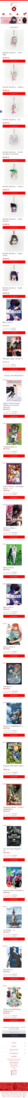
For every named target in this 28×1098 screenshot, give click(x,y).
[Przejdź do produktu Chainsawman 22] (14, 434)
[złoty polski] (14, 6)
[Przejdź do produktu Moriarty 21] (14, 957)
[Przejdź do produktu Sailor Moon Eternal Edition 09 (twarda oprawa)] (14, 390)
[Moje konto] (17, 14)
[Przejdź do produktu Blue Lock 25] (14, 594)
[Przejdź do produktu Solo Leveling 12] (14, 515)
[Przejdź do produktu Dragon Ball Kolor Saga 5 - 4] (14, 753)
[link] (14, 20)
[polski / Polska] (11, 6)
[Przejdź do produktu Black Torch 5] (14, 555)
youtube (15, 1074)
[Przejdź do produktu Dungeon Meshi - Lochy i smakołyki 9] (14, 794)
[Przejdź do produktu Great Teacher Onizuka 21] (14, 877)
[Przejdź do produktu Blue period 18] (14, 634)
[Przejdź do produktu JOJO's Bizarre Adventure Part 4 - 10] (14, 473)
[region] (14, 20)
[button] (3, 14)
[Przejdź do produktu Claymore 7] (14, 673)
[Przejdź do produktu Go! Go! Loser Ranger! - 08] (14, 836)
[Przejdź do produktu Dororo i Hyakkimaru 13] (14, 713)
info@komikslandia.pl (14, 1060)
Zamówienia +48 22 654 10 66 (14, 1058)
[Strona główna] (14, 9)
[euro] (16, 6)
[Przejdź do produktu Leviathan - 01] (14, 917)
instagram (14, 1073)
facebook (14, 1071)
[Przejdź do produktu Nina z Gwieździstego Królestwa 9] (14, 996)
